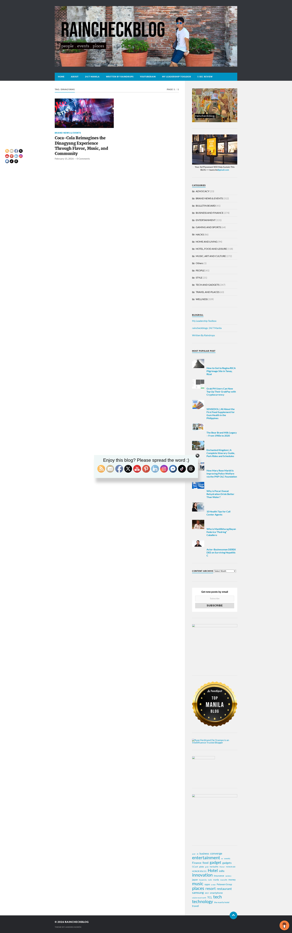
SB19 (207, 893)
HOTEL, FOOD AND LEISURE (211, 248)
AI (197, 854)
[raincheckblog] (146, 36)
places (198, 888)
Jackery (228, 876)
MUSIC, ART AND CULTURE (211, 256)
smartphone (216, 892)
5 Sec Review (205, 76)
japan (195, 879)
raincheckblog (77, 921)
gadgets (227, 862)
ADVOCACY (202, 191)
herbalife (214, 866)
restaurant (224, 889)
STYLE (199, 277)
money (232, 879)
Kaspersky (203, 880)
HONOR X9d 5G (199, 871)
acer (194, 854)
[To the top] (233, 915)
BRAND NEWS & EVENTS (68, 133)
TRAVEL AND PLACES (207, 292)
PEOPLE (200, 270)
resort (210, 888)
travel (195, 906)
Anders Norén (73, 927)
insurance (219, 875)
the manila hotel (221, 902)
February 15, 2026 (64, 158)
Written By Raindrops (120, 76)
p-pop (213, 884)
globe (201, 866)
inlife (221, 871)
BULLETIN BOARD (206, 205)
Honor (222, 867)
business (204, 853)
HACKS (200, 234)
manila (216, 880)
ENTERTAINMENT (206, 220)
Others (199, 263)
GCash (195, 866)
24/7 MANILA (92, 76)
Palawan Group (224, 884)
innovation (202, 875)
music (197, 883)
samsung (198, 892)
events (227, 858)
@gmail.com (223, 169)
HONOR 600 (230, 867)
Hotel (213, 870)
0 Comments (83, 158)
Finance (196, 862)
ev (222, 859)
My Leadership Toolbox (176, 76)
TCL (209, 897)
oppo (207, 884)
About (75, 76)
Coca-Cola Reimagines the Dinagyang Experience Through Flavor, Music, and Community (81, 146)
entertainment (206, 857)
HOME (61, 76)
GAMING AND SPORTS (208, 227)
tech (217, 897)
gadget (215, 862)
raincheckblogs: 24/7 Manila (207, 327)
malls (210, 880)
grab (207, 867)
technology (202, 901)
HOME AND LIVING (206, 241)
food (206, 862)
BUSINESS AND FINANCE (209, 212)
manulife (223, 880)
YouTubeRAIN (148, 76)
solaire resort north (199, 898)
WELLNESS (202, 299)
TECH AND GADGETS (207, 284)
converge (216, 853)
